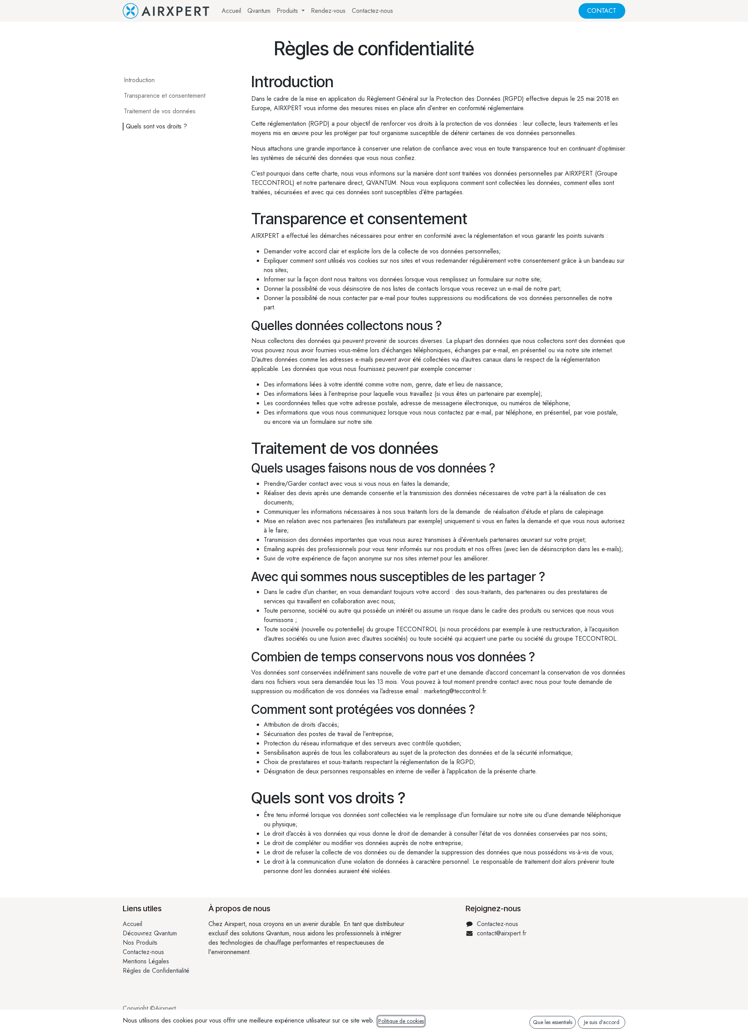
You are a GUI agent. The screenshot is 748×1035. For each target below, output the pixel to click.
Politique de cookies (401, 1021)
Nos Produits (140, 942)
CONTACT (601, 10)
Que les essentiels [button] (552, 1022)
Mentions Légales (146, 961)
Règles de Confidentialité (156, 970)
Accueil (132, 923)
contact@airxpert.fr (501, 933)
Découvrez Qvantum (150, 933)
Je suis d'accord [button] (601, 1022)
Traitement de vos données (160, 111)
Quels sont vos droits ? (156, 126)
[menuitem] (231, 11)
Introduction (139, 80)
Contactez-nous (143, 951)
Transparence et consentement (164, 95)
